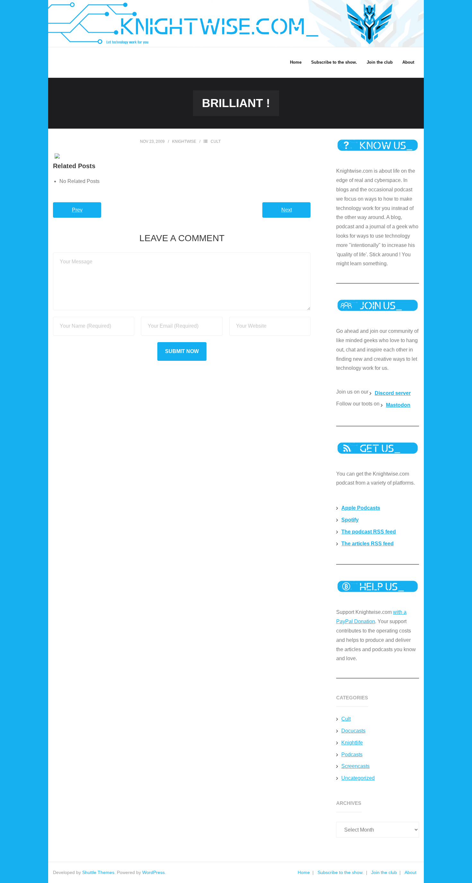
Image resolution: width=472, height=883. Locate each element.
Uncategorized (358, 778)
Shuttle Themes (98, 872)
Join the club (384, 872)
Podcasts (352, 754)
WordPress (153, 872)
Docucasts (353, 730)
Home (304, 872)
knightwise (184, 141)
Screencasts (355, 766)
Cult (216, 141)
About (410, 872)
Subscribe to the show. (340, 872)
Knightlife (352, 742)
